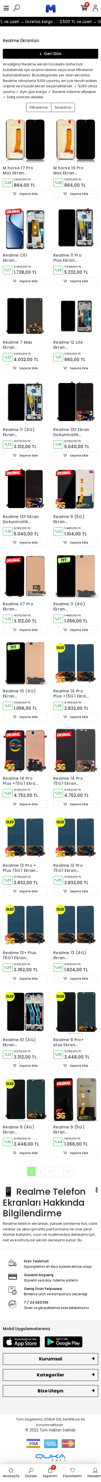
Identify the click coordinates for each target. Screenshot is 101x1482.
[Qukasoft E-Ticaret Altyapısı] (50, 1457)
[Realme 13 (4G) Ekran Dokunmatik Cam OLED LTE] (75, 924)
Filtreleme (39, 107)
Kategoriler (50, 1375)
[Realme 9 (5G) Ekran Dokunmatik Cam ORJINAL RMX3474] (75, 488)
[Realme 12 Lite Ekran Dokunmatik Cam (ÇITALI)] (75, 314)
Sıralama (63, 107)
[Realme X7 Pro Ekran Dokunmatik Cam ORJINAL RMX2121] (25, 576)
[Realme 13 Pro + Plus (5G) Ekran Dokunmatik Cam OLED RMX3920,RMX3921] (25, 837)
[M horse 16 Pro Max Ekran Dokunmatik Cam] (75, 140)
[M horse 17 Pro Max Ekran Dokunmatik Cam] (25, 140)
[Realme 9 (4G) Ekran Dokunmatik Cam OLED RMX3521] (25, 1099)
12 (68, 1171)
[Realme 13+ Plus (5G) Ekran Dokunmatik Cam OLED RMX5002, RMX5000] (25, 924)
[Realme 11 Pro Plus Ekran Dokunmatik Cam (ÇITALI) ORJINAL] (75, 227)
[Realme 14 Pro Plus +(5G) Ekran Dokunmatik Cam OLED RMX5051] (75, 663)
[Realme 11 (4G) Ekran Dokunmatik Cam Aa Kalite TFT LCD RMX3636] (75, 576)
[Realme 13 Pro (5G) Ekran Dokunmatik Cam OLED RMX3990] (75, 837)
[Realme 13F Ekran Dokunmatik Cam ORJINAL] (75, 401)
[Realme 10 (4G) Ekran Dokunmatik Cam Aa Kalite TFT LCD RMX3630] (25, 663)
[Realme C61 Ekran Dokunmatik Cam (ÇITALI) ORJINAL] (25, 227)
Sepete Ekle (28, 193)
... (59, 1171)
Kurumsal (50, 1359)
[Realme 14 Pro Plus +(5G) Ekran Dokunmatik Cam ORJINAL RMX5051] (25, 750)
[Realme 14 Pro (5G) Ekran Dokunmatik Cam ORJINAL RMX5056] (75, 750)
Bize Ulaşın (50, 1391)
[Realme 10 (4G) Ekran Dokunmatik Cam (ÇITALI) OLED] (25, 1011)
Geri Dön (52, 53)
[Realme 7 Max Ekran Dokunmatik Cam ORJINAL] (25, 314)
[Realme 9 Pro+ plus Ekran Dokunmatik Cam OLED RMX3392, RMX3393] (75, 1011)
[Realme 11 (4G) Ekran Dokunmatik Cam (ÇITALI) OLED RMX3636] (25, 401)
